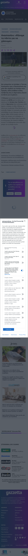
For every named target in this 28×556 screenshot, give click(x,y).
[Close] (25, 221)
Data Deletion (5, 334)
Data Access (14, 334)
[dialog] (14, 278)
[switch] (22, 252)
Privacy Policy (22, 334)
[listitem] (14, 248)
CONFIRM (8, 329)
